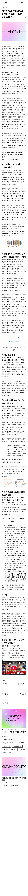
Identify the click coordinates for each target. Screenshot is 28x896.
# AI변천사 (5, 684)
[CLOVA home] (4, 2)
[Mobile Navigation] (25, 2)
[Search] (22, 2)
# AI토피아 (13, 684)
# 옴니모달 (22, 684)
